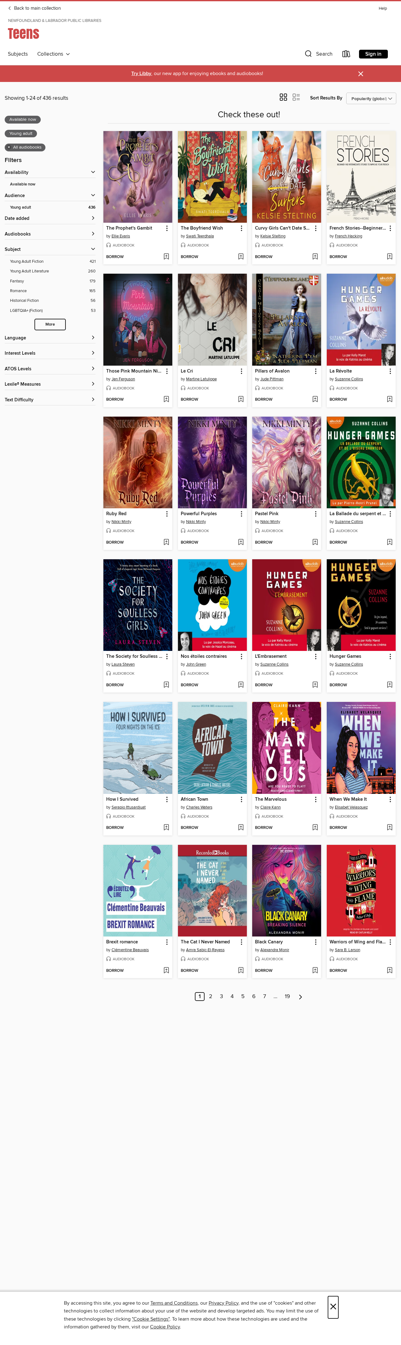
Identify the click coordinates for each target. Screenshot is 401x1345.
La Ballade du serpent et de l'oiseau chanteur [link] (358, 514)
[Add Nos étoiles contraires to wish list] (241, 685)
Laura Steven (123, 664)
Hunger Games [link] (345, 656)
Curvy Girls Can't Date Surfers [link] (283, 228)
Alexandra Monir (274, 949)
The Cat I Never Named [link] (205, 942)
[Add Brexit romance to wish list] (166, 971)
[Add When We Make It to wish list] (389, 828)
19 (287, 996)
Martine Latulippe (201, 379)
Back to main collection (37, 8)
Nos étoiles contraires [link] (204, 656)
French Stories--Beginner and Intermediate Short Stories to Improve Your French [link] (358, 228)
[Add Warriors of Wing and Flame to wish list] (389, 971)
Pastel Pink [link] (267, 514)
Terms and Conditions (174, 1303)
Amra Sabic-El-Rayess (205, 949)
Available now (22, 184)
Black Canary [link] (269, 942)
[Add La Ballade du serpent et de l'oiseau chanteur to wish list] (389, 543)
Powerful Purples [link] (199, 514)
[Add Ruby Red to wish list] (166, 543)
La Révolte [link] (341, 371)
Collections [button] (51, 54)
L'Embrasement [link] (271, 656)
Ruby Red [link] (116, 514)
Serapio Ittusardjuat (129, 807)
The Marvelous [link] (271, 799)
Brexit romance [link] (122, 942)
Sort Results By (326, 98)
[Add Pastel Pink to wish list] (315, 543)
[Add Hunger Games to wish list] (389, 685)
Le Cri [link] (187, 371)
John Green (196, 664)
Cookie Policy (165, 1327)
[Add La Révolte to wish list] (389, 400)
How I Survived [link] (122, 799)
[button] (318, 55)
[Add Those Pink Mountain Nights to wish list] (166, 400)
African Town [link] (194, 799)
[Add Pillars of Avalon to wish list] (315, 400)
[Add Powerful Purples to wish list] (241, 543)
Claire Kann (270, 807)
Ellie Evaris (121, 236)
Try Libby (141, 73)
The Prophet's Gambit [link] (129, 228)
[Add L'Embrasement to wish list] (315, 685)
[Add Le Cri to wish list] (241, 400)
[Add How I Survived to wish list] (166, 828)
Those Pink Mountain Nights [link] (135, 371)
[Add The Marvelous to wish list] (315, 828)
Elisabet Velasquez (351, 807)
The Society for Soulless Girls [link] (135, 656)
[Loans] (346, 55)
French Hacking (348, 236)
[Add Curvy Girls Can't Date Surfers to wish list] (315, 257)
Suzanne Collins (349, 379)
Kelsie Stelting (272, 236)
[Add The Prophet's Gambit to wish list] (166, 257)
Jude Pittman (272, 379)
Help (383, 8)
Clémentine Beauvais (130, 949)
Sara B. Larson (347, 949)
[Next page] (300, 996)
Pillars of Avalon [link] (272, 371)
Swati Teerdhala (200, 236)
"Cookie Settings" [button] (150, 1319)
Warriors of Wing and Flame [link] (358, 942)
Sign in (373, 54)
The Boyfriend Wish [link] (202, 228)
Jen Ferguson (123, 379)
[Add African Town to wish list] (241, 828)
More (50, 324)
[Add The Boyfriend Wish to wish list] (241, 257)
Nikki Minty (121, 521)
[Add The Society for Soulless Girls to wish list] (166, 685)
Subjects (18, 54)
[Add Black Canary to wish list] (315, 971)
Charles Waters (199, 807)
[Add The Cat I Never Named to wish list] (241, 971)
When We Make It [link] (348, 799)
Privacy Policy (223, 1303)
